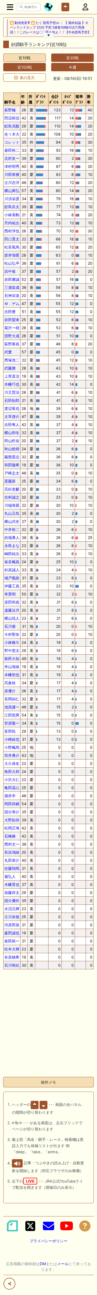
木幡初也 (11, 674)
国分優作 (11, 900)
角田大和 (11, 771)
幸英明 (10, 594)
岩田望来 (11, 319)
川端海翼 (11, 505)
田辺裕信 (11, 118)
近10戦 (24, 57)
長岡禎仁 (11, 699)
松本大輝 (11, 949)
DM (43, 1263)
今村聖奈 (11, 634)
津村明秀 (11, 166)
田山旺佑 (11, 440)
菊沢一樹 (11, 327)
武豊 (8, 352)
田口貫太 (11, 239)
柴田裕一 (11, 941)
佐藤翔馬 (11, 868)
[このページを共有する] (9, 1284)
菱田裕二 (11, 150)
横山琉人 (11, 618)
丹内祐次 (11, 223)
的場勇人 (11, 537)
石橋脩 (10, 836)
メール (62, 1263)
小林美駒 (11, 214)
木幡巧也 (11, 384)
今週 (72, 67)
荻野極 (10, 110)
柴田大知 (11, 658)
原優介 (10, 691)
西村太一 (11, 844)
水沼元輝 (11, 908)
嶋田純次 (11, 553)
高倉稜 (10, 682)
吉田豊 (10, 311)
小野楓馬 (11, 747)
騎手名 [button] (10, 102)
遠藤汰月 (11, 610)
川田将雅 (11, 174)
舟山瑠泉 (11, 666)
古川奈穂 (11, 916)
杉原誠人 (11, 569)
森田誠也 (11, 933)
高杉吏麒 (11, 489)
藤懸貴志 (11, 457)
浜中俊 (10, 271)
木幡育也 (11, 884)
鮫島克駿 (11, 126)
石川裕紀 (11, 965)
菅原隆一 (11, 723)
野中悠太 (11, 650)
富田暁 (10, 731)
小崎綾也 (11, 739)
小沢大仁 (11, 779)
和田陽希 (11, 465)
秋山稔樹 (11, 448)
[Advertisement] (48, 1024)
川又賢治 (11, 392)
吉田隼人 (11, 424)
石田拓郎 (11, 400)
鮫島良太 (11, 206)
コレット (11, 142)
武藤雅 (10, 368)
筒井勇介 (11, 755)
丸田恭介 (11, 860)
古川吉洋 (11, 182)
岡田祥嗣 (11, 803)
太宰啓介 (11, 416)
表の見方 (27, 77)
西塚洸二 (11, 360)
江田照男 (11, 715)
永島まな (11, 545)
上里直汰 (11, 376)
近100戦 (25, 67)
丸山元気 (11, 513)
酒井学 (10, 795)
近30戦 (72, 57)
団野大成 (11, 335)
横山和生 (11, 432)
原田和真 (11, 602)
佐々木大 (11, 134)
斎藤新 (10, 481)
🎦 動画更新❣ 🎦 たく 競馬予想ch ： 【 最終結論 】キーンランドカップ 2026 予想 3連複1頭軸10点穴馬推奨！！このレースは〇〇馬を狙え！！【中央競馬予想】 (50, 27)
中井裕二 (11, 529)
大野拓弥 (11, 820)
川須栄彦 (11, 198)
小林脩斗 (11, 642)
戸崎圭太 (11, 473)
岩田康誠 (11, 279)
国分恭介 (11, 812)
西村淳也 (11, 231)
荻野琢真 (11, 344)
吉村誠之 (11, 497)
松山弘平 (11, 263)
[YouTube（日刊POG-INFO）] (66, 1225)
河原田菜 (11, 925)
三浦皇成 (11, 287)
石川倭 (10, 626)
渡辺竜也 (11, 408)
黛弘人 (10, 876)
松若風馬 (11, 247)
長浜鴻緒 (11, 852)
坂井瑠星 (11, 255)
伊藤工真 (11, 586)
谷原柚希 (11, 957)
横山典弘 (11, 190)
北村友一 (11, 158)
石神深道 (11, 295)
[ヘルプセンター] (85, 1226)
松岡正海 (11, 828)
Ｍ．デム (11, 303)
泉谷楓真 (11, 561)
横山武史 (11, 521)
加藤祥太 (11, 892)
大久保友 (11, 763)
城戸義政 (11, 578)
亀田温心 (11, 787)
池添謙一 (11, 707)
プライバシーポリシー (48, 1241)
